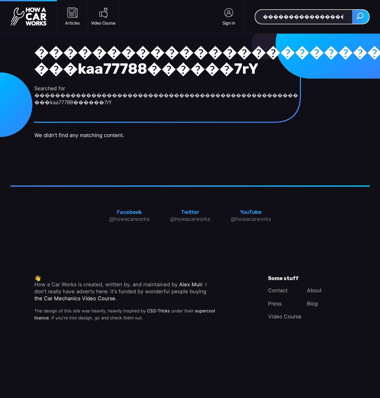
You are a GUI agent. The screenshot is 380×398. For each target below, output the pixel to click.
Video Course (284, 316)
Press (275, 304)
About (314, 290)
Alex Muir (190, 284)
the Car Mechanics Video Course (74, 298)
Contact (277, 290)
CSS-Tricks (158, 310)
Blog (312, 304)
